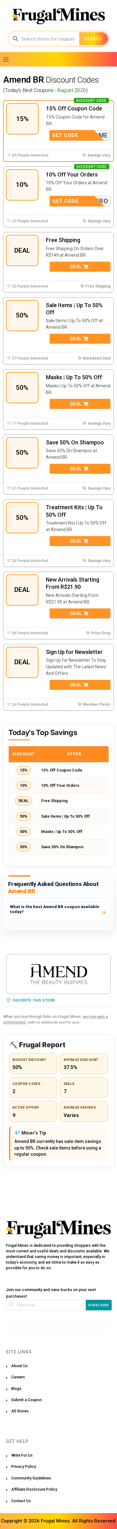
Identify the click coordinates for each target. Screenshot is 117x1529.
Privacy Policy (23, 1466)
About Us (19, 1365)
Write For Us (22, 1455)
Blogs (16, 1388)
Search (94, 38)
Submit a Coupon (26, 1399)
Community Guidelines (31, 1478)
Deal (76, 266)
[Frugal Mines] (58, 16)
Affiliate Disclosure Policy (34, 1489)
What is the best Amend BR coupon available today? (54, 909)
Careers (18, 1377)
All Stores (20, 1411)
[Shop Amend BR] (58, 974)
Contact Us (21, 1500)
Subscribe (98, 1305)
